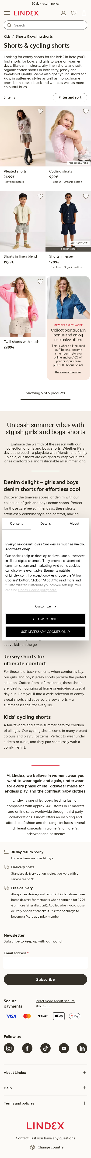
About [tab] (74, 523)
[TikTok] (45, 1048)
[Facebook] (27, 1048)
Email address (16, 953)
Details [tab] (45, 523)
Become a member (68, 372)
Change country (51, 1147)
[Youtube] (64, 1048)
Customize (43, 606)
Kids (7, 36)
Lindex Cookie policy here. (37, 590)
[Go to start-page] (26, 13)
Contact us (24, 1138)
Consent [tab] (16, 523)
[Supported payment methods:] (45, 1016)
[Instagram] (9, 1048)
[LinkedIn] (82, 1048)
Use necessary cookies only (45, 631)
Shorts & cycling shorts (34, 36)
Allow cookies (45, 619)
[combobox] (45, 25)
